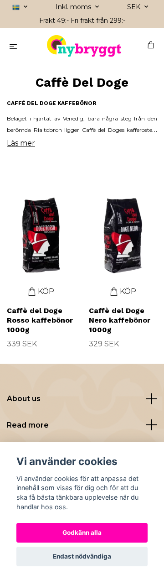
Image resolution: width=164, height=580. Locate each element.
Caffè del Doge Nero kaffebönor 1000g (119, 320)
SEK (134, 7)
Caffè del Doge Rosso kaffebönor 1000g (40, 320)
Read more (28, 425)
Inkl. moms (74, 7)
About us (24, 398)
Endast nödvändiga (82, 556)
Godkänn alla (82, 532)
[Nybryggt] (84, 46)
